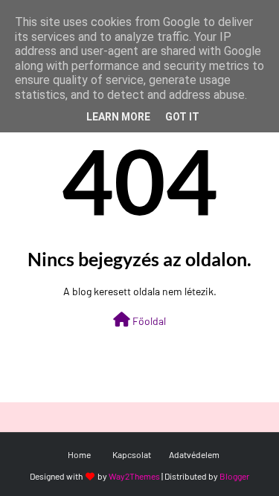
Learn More (118, 117)
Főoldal (148, 321)
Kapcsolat (131, 454)
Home (79, 454)
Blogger (234, 476)
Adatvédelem (194, 454)
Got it (182, 117)
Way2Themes (134, 476)
